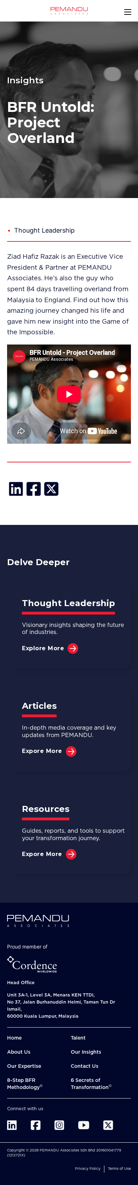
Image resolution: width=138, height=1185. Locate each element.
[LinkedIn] (16, 489)
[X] (51, 489)
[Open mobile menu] (127, 12)
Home (14, 1038)
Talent (78, 1038)
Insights (25, 80)
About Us (18, 1052)
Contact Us (84, 1066)
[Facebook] (33, 489)
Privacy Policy (87, 1169)
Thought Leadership (44, 230)
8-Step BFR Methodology (25, 1084)
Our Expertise (24, 1066)
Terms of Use (119, 1169)
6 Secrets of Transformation (91, 1084)
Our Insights (86, 1052)
